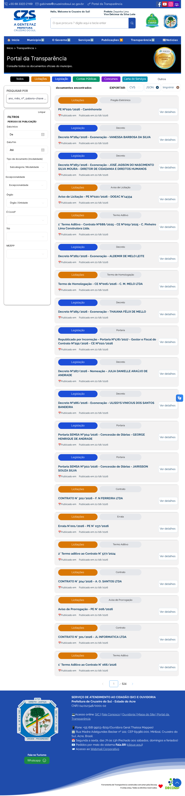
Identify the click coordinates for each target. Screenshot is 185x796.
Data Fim (11, 142)
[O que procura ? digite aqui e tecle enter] (131, 23)
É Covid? (11, 212)
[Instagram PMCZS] (170, 4)
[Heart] (160, 786)
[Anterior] (103, 683)
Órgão (10, 195)
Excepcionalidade (15, 177)
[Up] (177, 783)
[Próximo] (132, 683)
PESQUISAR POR (17, 90)
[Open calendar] (42, 134)
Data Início (12, 127)
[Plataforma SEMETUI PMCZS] (176, 4)
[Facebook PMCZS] (159, 4)
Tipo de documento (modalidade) (25, 159)
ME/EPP (11, 246)
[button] (36, 40)
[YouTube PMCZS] (164, 4)
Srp (8, 228)
